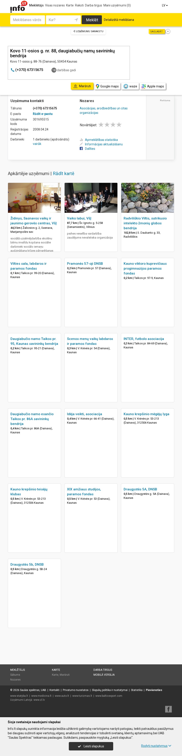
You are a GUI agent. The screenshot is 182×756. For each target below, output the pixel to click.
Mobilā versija (104, 674)
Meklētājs (36, 5)
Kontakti (54, 690)
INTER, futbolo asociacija (144, 339)
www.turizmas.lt (82, 695)
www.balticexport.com (108, 695)
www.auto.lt (62, 695)
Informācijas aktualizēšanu (104, 144)
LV (164, 5)
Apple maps (155, 86)
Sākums (15, 674)
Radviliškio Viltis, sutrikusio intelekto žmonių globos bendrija (145, 223)
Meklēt (92, 20)
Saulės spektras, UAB (33, 690)
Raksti (79, 5)
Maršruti (65, 674)
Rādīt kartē (63, 173)
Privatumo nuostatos (76, 690)
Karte (70, 5)
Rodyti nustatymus (154, 746)
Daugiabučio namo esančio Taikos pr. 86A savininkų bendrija (31, 419)
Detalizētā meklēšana (119, 20)
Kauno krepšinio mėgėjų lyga (146, 414)
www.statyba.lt (19, 695)
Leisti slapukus (93, 746)
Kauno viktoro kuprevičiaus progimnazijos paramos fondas (145, 268)
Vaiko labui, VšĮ (79, 218)
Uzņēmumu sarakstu (89, 31)
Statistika (136, 690)
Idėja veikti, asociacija (84, 414)
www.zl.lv (39, 699)
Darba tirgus (93, 5)
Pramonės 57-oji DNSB (85, 264)
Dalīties (90, 148)
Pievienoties (154, 690)
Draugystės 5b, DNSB (27, 565)
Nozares (15, 679)
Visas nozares (55, 5)
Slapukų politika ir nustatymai (110, 690)
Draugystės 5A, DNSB (140, 489)
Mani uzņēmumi (117, 5)
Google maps (109, 86)
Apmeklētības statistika (101, 140)
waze (133, 86)
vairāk (37, 144)
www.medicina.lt (41, 695)
